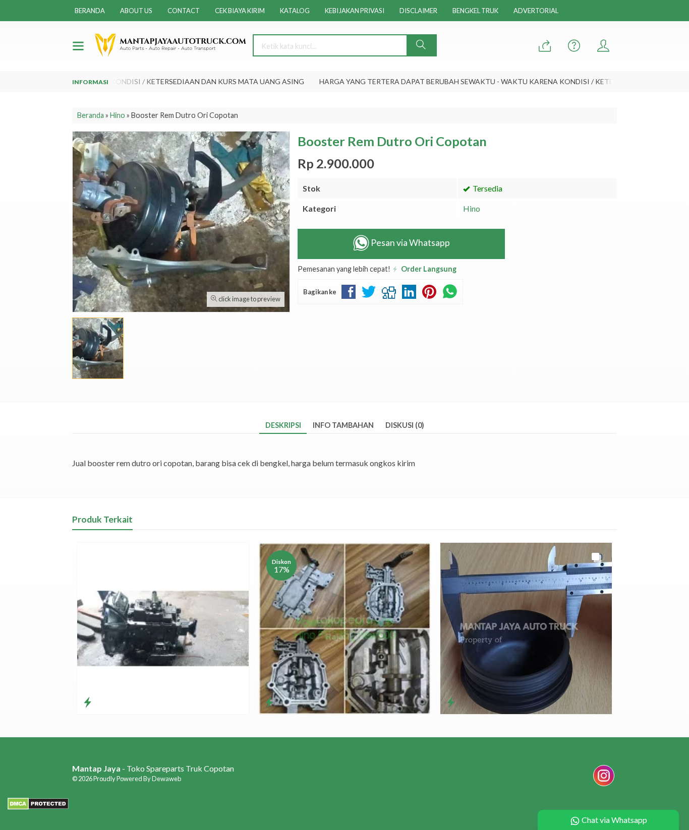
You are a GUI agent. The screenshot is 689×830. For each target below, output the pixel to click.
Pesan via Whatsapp (409, 242)
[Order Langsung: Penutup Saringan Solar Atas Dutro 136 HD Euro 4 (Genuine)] (450, 702)
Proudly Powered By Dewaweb (137, 779)
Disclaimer (418, 11)
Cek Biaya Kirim (240, 11)
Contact (183, 11)
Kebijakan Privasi (354, 11)
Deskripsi (283, 425)
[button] (421, 45)
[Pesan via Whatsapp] (545, 46)
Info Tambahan (343, 425)
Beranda (90, 11)
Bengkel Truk (475, 11)
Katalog (295, 11)
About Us (136, 11)
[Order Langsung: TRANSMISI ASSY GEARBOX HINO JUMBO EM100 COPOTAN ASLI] (87, 702)
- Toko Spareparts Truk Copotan (153, 768)
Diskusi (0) (404, 425)
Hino (471, 208)
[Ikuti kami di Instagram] (604, 785)
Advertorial (535, 11)
